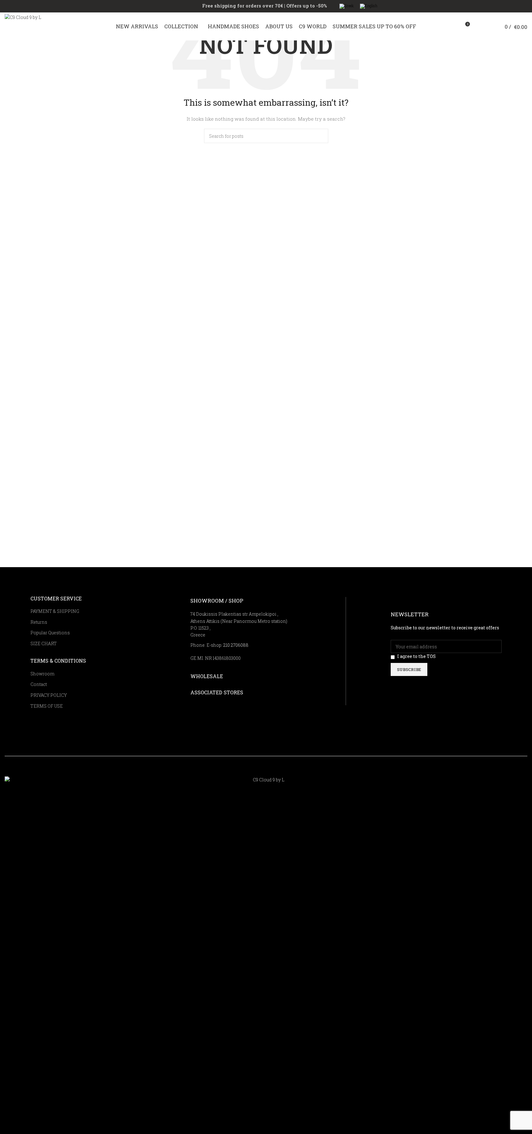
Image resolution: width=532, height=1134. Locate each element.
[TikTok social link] (499, 771)
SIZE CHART (43, 643)
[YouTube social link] (491, 771)
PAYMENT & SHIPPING (54, 611)
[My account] (488, 26)
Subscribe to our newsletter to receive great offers (445, 628)
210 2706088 (235, 645)
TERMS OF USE (46, 706)
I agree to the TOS (416, 656)
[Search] (477, 26)
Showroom (42, 674)
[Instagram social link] (484, 771)
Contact (38, 684)
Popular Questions (50, 633)
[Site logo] (36, 26)
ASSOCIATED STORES (216, 692)
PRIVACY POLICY (48, 695)
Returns (38, 622)
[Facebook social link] (476, 771)
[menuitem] (346, 6)
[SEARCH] (321, 133)
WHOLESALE (206, 676)
